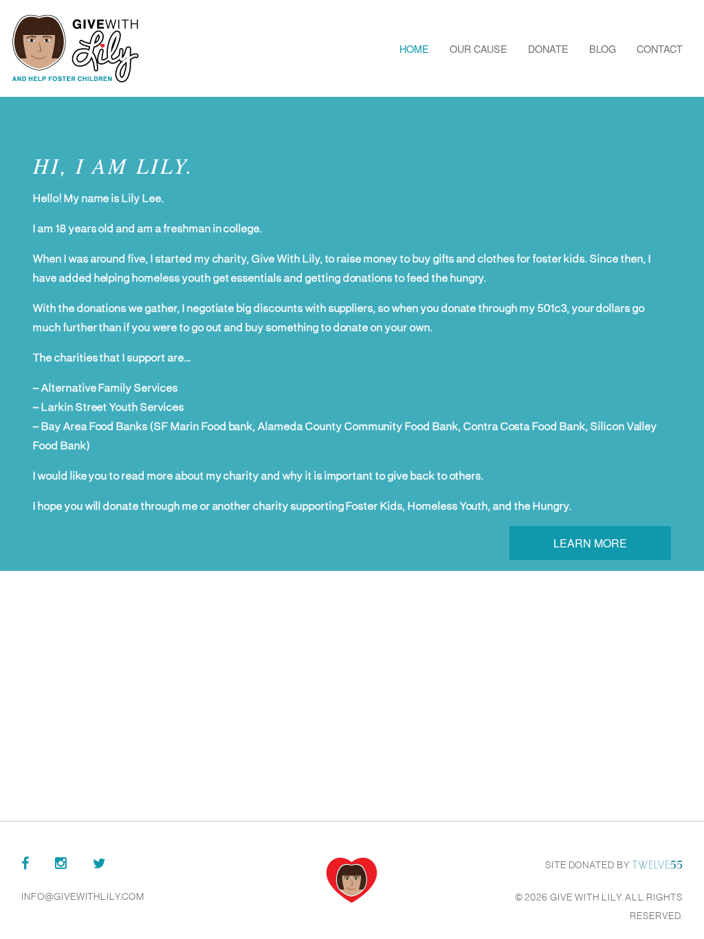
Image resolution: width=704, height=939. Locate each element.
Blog (602, 48)
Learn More (590, 543)
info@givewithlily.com (82, 897)
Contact (660, 48)
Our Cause (478, 48)
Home (414, 48)
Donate (548, 48)
